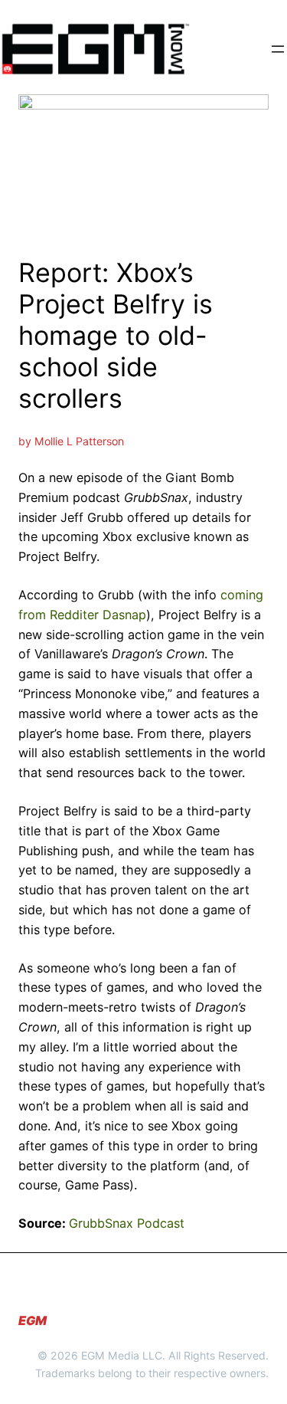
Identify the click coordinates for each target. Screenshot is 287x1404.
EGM (32, 1320)
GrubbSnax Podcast (126, 1223)
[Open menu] (278, 49)
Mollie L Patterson (79, 441)
